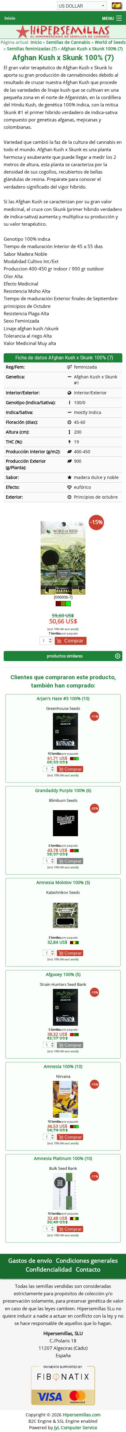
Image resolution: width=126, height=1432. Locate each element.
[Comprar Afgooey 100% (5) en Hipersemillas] (65, 1007)
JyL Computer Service (75, 1427)
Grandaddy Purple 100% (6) (63, 790)
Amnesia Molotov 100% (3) (63, 882)
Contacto (88, 1269)
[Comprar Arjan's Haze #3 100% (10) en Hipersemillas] (65, 731)
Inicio (10, 18)
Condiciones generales (87, 1260)
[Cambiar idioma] (116, 5)
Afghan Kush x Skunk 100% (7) (92, 49)
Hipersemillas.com (82, 1415)
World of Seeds (110, 42)
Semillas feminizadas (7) (32, 49)
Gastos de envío (30, 1260)
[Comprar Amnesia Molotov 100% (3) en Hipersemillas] (65, 915)
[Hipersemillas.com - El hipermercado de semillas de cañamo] (63, 31)
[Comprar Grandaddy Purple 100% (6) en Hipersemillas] (65, 823)
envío (74, 629)
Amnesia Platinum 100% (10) (63, 1158)
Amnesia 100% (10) (63, 1066)
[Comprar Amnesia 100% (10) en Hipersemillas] (65, 1099)
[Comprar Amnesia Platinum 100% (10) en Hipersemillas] (65, 1191)
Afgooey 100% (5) (63, 974)
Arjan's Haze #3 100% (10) (63, 698)
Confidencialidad (49, 1269)
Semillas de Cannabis (68, 42)
